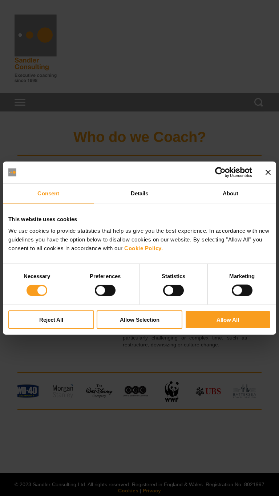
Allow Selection (139, 319)
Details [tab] (140, 193)
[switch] (105, 290)
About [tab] (231, 193)
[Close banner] (268, 172)
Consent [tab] (48, 193)
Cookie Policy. (143, 248)
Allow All (228, 319)
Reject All (51, 319)
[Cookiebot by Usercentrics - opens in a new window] (220, 172)
